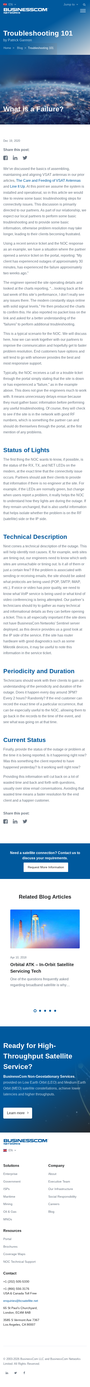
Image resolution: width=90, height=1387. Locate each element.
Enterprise (10, 1174)
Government (12, 1181)
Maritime (9, 1196)
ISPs (6, 1189)
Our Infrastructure (60, 1189)
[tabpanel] (45, 945)
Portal (7, 1239)
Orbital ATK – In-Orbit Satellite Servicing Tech (42, 968)
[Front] (26, 1142)
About (52, 1174)
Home (7, 48)
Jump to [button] (69, 4)
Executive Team (59, 1181)
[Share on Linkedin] (16, 158)
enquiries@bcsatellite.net (20, 1300)
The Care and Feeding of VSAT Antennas (48, 180)
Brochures (10, 1246)
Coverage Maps (14, 1254)
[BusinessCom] (26, 11)
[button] (9, 4)
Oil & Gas (9, 1211)
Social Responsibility (62, 1196)
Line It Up (17, 186)
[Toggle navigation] (83, 11)
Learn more (16, 1113)
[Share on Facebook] (6, 158)
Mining (7, 1204)
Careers (53, 1204)
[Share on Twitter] (24, 158)
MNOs (7, 1219)
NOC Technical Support (19, 1261)
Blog (20, 48)
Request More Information (46, 867)
